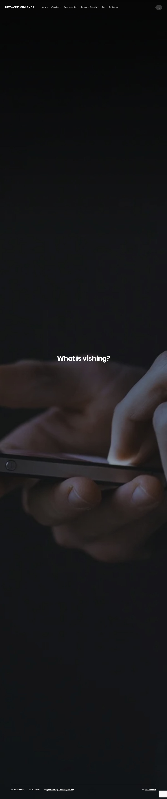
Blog (104, 7)
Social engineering (66, 790)
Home (43, 7)
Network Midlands (19, 7)
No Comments (150, 790)
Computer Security (89, 7)
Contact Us (113, 7)
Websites (55, 7)
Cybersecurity (70, 7)
